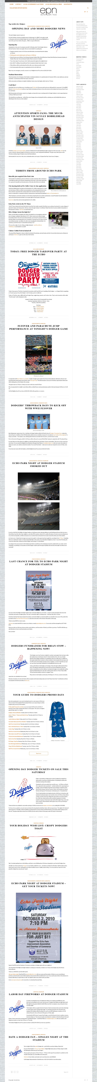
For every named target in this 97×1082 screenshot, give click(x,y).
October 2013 (79, 99)
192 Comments (40, 1065)
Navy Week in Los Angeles (23, 378)
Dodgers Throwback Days (56, 433)
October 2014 (79, 88)
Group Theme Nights (39, 1048)
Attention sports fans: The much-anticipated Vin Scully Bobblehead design (39, 116)
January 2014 (79, 96)
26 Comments (40, 242)
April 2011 (78, 148)
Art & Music (40, 168)
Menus (77, 73)
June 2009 (78, 184)
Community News (40, 26)
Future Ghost (40, 311)
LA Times (61, 538)
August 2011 (79, 141)
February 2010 (79, 171)
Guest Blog (78, 67)
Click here (21, 209)
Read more (11, 199)
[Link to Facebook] (87, 12)
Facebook (84, 50)
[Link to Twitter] (85, 12)
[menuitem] (11, 4)
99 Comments (39, 552)
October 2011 (79, 138)
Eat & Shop (35, 249)
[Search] (87, 8)
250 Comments (39, 637)
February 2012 (79, 131)
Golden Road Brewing (17, 89)
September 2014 (80, 89)
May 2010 (78, 166)
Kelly (46, 104)
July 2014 (78, 91)
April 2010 (78, 167)
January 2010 (79, 172)
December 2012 (80, 115)
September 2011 (80, 140)
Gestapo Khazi (40, 310)
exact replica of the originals (59, 435)
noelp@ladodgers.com (51, 1018)
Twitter (34, 87)
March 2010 (79, 169)
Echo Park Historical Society (22, 618)
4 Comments (39, 454)
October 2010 (79, 157)
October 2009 (79, 177)
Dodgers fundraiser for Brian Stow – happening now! (38, 647)
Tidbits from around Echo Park (39, 170)
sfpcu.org (27, 680)
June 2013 (78, 106)
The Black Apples (40, 306)
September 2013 (80, 101)
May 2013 (78, 107)
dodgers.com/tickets (47, 805)
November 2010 (80, 156)
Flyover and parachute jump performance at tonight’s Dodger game (38, 327)
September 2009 (80, 179)
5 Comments (40, 817)
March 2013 (79, 110)
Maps (77, 72)
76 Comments (39, 104)
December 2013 (80, 97)
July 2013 (78, 104)
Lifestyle (47, 26)
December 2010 (80, 154)
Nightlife (41, 249)
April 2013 (78, 109)
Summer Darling (40, 308)
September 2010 (80, 159)
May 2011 (78, 146)
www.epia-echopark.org (16, 979)
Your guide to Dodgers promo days (38, 694)
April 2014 (78, 92)
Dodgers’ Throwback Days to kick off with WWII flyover (38, 407)
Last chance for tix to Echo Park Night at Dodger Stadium (38, 563)
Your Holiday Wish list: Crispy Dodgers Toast (39, 827)
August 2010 (79, 161)
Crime (77, 63)
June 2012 (78, 125)
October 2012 (79, 119)
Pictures (78, 78)
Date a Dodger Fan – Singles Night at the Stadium (38, 1038)
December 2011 (80, 135)
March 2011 (79, 149)
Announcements (31, 26)
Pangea (24, 865)
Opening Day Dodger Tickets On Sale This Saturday (39, 770)
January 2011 (79, 153)
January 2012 (79, 133)
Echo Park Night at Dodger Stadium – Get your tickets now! (38, 885)
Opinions (41, 823)
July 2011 (78, 143)
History (78, 68)
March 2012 (79, 130)
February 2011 (79, 151)
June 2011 (78, 145)
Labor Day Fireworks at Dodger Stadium (38, 994)
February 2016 (79, 86)
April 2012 (78, 128)
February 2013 (79, 112)
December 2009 (80, 174)
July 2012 (78, 123)
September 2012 (80, 120)
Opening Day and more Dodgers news (38, 28)
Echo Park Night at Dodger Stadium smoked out (38, 464)
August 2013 (79, 102)
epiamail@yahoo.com (41, 623)
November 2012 (80, 117)
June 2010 (78, 164)
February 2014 (79, 94)
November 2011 (80, 136)
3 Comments (39, 686)
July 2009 (78, 182)
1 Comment (40, 317)
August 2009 (79, 180)
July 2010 (78, 162)
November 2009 (80, 175)
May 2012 (78, 127)
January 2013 (79, 114)
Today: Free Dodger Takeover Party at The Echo (38, 253)
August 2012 (79, 122)
